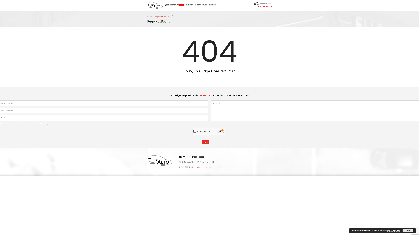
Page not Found (161, 17)
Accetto (408, 231)
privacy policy (199, 167)
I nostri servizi (201, 5)
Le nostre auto (175, 5)
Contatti (212, 5)
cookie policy (211, 167)
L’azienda (189, 5)
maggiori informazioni (393, 230)
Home (149, 17)
